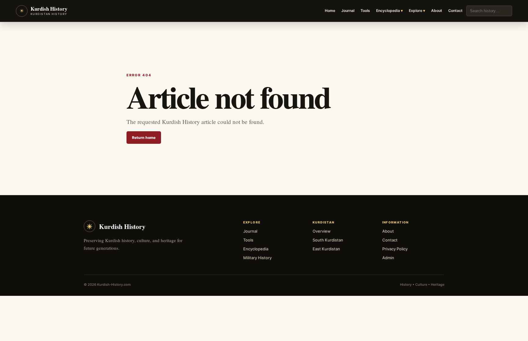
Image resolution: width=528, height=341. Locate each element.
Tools (365, 10)
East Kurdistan (326, 248)
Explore (415, 10)
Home (330, 10)
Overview (322, 231)
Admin (388, 257)
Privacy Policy (395, 248)
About (436, 10)
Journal (347, 10)
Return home (144, 137)
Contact (455, 10)
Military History (257, 257)
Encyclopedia (388, 10)
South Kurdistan (328, 240)
